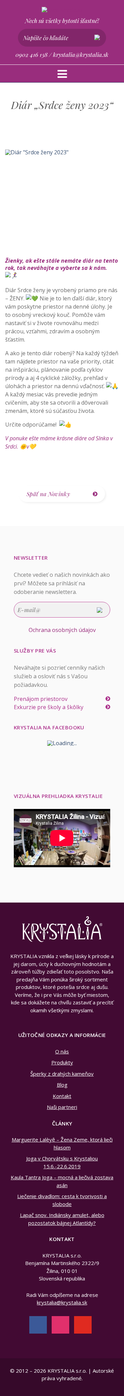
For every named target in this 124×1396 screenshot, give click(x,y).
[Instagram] (60, 1324)
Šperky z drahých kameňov (62, 1073)
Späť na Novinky (48, 494)
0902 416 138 (32, 54)
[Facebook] (38, 1324)
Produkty (62, 1062)
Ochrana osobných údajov (62, 630)
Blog (62, 1084)
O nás (62, 1051)
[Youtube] (83, 1324)
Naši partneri (62, 1106)
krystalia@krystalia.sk (80, 54)
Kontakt (62, 1096)
